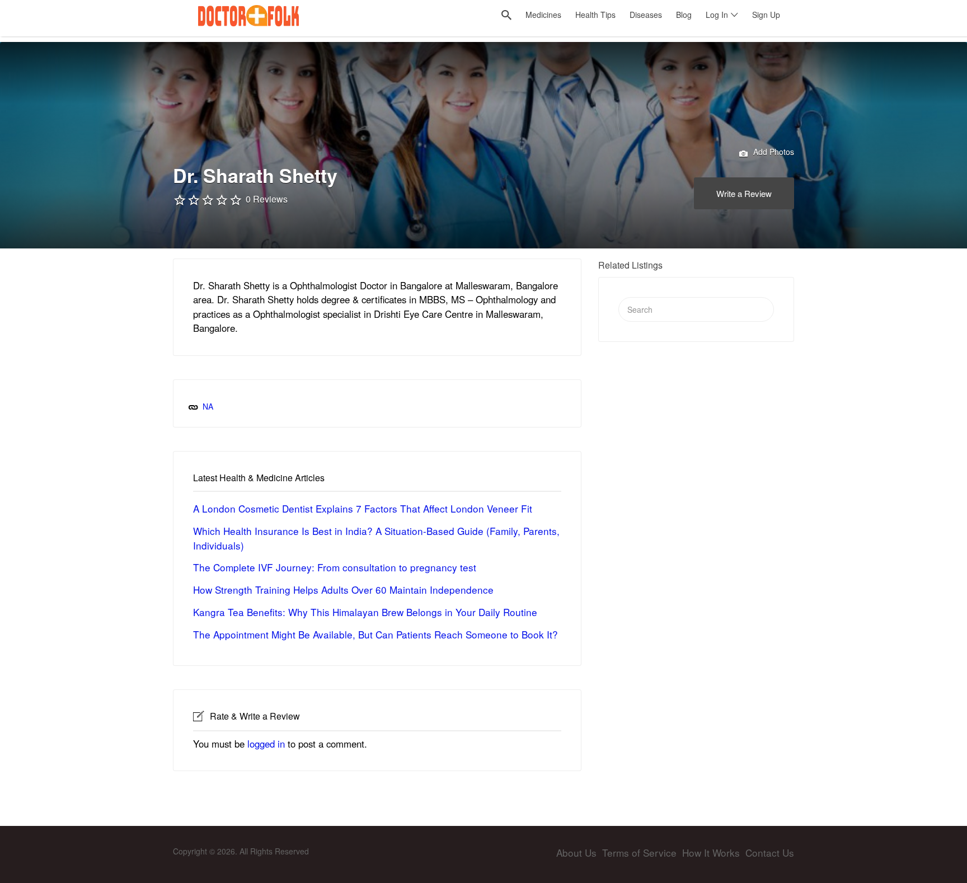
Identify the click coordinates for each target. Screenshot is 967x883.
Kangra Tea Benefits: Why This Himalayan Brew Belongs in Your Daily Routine (365, 612)
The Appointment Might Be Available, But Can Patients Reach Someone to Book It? (375, 634)
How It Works (711, 852)
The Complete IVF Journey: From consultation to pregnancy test (334, 567)
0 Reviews (267, 198)
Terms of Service (639, 852)
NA (208, 406)
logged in (266, 743)
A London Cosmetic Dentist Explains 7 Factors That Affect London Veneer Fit (362, 508)
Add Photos (772, 151)
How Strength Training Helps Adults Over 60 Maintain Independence (343, 590)
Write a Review (744, 193)
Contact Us (769, 852)
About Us (576, 852)
